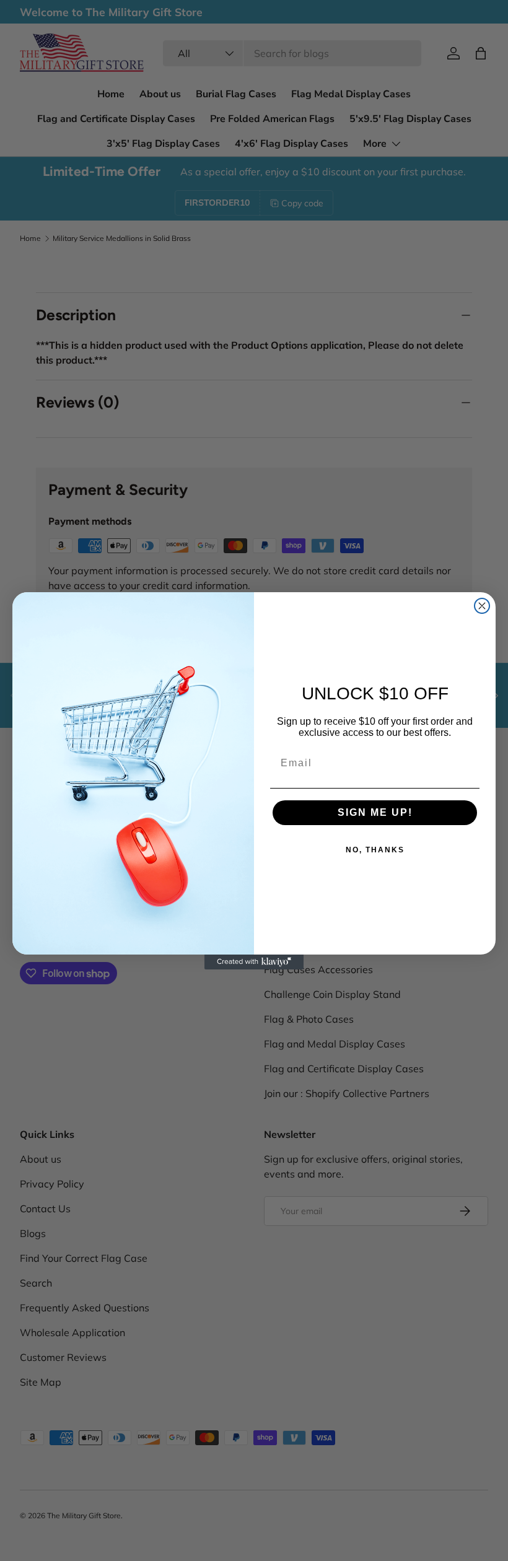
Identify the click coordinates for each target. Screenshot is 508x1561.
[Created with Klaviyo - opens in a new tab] (254, 962)
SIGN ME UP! (375, 812)
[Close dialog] (482, 605)
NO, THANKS (375, 850)
